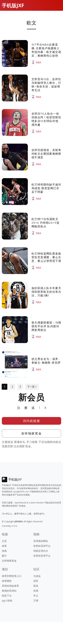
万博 (35, 600)
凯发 (35, 585)
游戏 (4, 550)
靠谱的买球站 (9, 590)
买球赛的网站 (40, 541)
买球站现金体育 (10, 585)
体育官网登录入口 (11, 576)
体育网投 (7, 581)
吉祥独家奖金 (31, 433)
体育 (4, 546)
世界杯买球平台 (41, 546)
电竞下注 (7, 595)
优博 (35, 590)
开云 (35, 595)
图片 (4, 555)
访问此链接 (31, 421)
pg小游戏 (7, 600)
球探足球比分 (40, 550)
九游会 (37, 576)
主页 (4, 541)
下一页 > (32, 386)
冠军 (35, 581)
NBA (38, 62)
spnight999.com (21, 491)
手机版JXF (13, 5)
